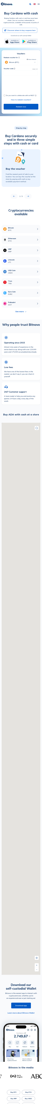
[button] (34, 4)
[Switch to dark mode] (30, 4)
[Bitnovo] (7, 4)
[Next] (28, 196)
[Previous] (14, 196)
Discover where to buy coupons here (21, 30)
